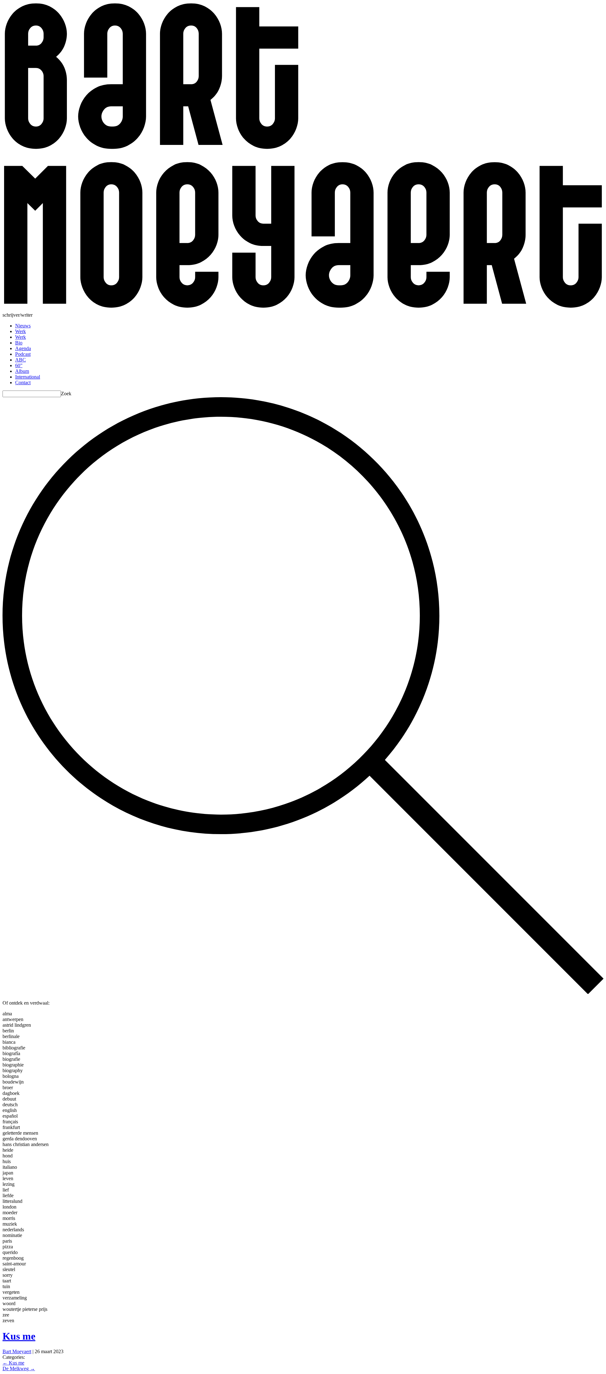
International (27, 376)
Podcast (23, 354)
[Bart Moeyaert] (303, 309)
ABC (20, 359)
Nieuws (23, 325)
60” (18, 365)
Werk (20, 331)
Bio (18, 342)
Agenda (23, 348)
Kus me (19, 1336)
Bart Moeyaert (17, 1351)
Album (22, 371)
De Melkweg (19, 1368)
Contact (23, 382)
